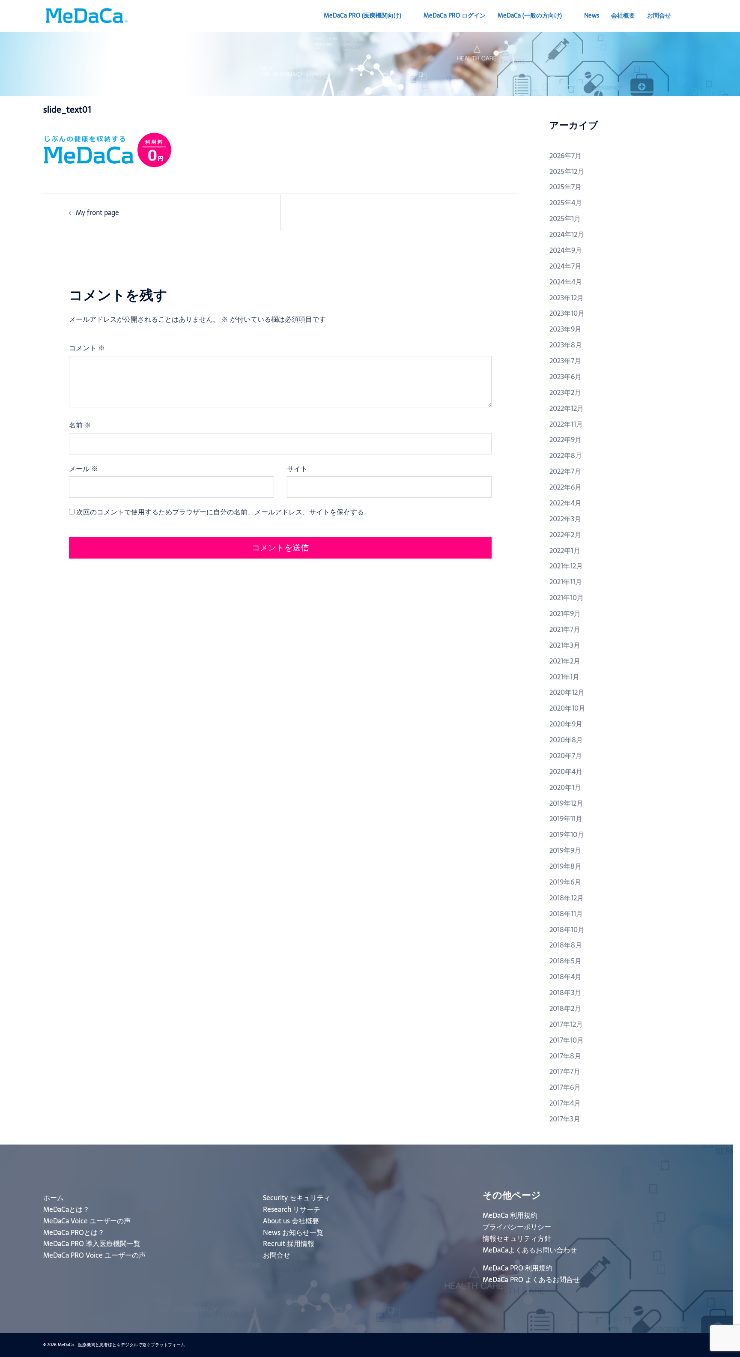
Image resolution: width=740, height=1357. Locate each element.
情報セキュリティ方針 (517, 1238)
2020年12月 (567, 692)
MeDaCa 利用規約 (510, 1215)
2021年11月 (565, 581)
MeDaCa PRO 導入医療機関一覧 (91, 1243)
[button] (693, 15)
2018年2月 (565, 1008)
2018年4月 (565, 976)
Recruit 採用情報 (288, 1243)
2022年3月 (565, 518)
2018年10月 (567, 929)
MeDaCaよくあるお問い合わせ (530, 1249)
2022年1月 (564, 550)
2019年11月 (565, 818)
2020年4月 (565, 771)
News (591, 15)
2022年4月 (565, 502)
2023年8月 (565, 344)
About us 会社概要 (291, 1220)
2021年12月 (566, 565)
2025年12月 (566, 171)
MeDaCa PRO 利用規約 (517, 1267)
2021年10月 (566, 597)
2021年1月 (564, 676)
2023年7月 (565, 360)
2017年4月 (565, 1103)
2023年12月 (566, 297)
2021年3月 (564, 645)
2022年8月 (565, 455)
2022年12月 (566, 408)
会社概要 (623, 15)
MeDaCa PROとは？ (73, 1232)
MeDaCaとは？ (66, 1209)
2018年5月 (565, 960)
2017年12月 (566, 1024)
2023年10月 (567, 313)
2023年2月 (565, 392)
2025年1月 (565, 218)
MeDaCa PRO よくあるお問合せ (531, 1279)
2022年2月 (565, 534)
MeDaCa (530, 15)
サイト (297, 468)
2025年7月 (565, 186)
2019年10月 (566, 834)
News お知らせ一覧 (293, 1232)
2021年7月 (564, 629)
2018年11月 (566, 913)
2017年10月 (566, 1040)
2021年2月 (564, 661)
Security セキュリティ (297, 1197)
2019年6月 (565, 882)
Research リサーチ (291, 1209)
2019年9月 (565, 850)
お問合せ (659, 15)
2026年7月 (565, 155)
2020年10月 (567, 708)
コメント (87, 347)
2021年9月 (565, 613)
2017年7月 (564, 1071)
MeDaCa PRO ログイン (455, 15)
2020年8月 (566, 739)
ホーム (53, 1197)
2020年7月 (565, 755)
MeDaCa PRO (362, 15)
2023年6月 (565, 376)
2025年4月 (565, 202)
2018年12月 (566, 897)
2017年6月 (565, 1087)
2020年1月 (565, 787)
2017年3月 (564, 1118)
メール (83, 468)
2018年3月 (565, 992)
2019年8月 (565, 866)
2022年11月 (566, 424)
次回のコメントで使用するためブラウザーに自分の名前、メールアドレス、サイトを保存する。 (223, 511)
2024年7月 (565, 266)
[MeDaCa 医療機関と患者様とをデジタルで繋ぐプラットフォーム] (86, 15)
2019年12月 (566, 803)
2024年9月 (565, 250)
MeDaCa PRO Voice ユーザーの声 (94, 1255)
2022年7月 (565, 471)
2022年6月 (565, 487)
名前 (80, 424)
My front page (97, 212)
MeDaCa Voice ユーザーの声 (87, 1220)
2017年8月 (565, 1055)
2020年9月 (565, 723)
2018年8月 (565, 944)
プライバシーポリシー (517, 1226)
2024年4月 (565, 281)
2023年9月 (565, 329)
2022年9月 (565, 439)
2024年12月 (566, 234)
